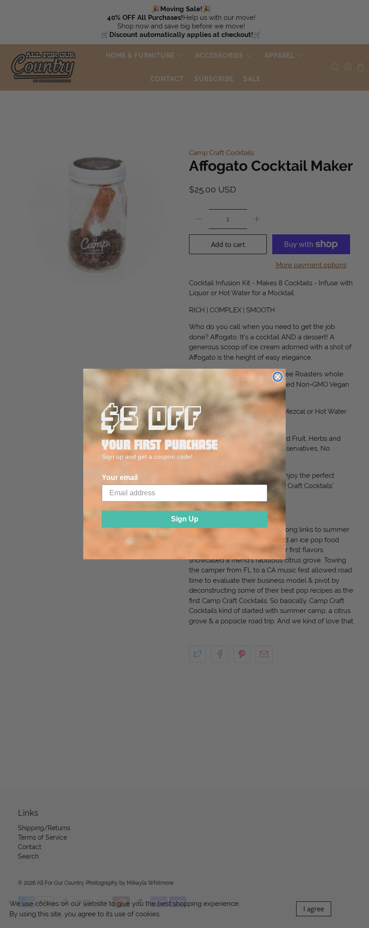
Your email (120, 477)
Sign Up (184, 519)
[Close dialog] (277, 376)
